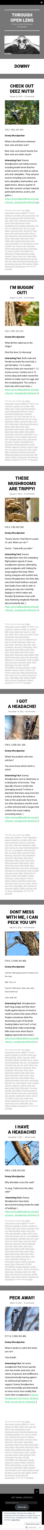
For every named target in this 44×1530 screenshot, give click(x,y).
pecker (7, 249)
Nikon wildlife (19, 432)
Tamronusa (9, 883)
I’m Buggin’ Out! (22, 290)
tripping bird (22, 450)
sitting (14, 1269)
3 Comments (29, 96)
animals (23, 629)
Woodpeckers (20, 266)
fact (6, 228)
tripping (14, 450)
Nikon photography (25, 236)
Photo (25, 249)
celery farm (9, 845)
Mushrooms (9, 422)
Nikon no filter (10, 427)
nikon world (19, 434)
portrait (17, 213)
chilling (11, 221)
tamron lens (15, 673)
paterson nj (16, 1085)
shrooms (23, 447)
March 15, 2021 (16, 1303)
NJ (20, 244)
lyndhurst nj (9, 1440)
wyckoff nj (15, 460)
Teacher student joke (12, 1101)
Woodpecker (9, 266)
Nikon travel (25, 238)
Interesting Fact (17, 228)
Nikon (21, 231)
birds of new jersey (16, 632)
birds (34, 840)
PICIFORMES (25, 251)
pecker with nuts (16, 249)
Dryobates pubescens (26, 226)
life (28, 228)
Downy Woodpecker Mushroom (16, 411)
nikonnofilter (14, 244)
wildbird (29, 264)
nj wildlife (8, 246)
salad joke (15, 447)
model (32, 228)
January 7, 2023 (15, 494)
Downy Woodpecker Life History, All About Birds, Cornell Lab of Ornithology (21, 1398)
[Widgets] (36, 1491)
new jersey (14, 231)
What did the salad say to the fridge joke (19, 455)
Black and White (10, 1057)
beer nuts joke (14, 218)
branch (23, 1231)
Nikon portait (14, 1254)
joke (25, 228)
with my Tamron (10, 680)
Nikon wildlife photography (20, 241)
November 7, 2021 (15, 1137)
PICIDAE (16, 251)
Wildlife (23, 213)
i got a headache (17, 850)
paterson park (26, 1085)
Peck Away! (22, 1297)
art (24, 210)
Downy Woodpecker (17, 223)
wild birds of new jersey (22, 1274)
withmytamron (33, 1277)
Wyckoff (8, 460)
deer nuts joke (32, 221)
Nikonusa (8, 660)
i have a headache (11, 1239)
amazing (8, 215)
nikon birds (27, 645)
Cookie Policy (15, 1520)
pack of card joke (11, 662)
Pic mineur (8, 251)
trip (9, 450)
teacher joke (28, 1098)
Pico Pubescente (21, 1460)
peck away (31, 246)
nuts (13, 246)
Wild (23, 264)
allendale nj (33, 837)
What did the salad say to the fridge (22, 452)
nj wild (36, 244)
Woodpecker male (21, 1475)
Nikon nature (14, 424)
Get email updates (22, 1497)
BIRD (21, 218)
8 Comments (29, 298)
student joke (20, 1096)
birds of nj (27, 632)
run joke (25, 1465)
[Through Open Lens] (22, 45)
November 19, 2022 (15, 712)
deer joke (22, 221)
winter (13, 1277)
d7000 (33, 1057)
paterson (8, 1085)
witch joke (29, 888)
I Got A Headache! (22, 704)
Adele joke (8, 1226)
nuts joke (19, 246)
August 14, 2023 (16, 298)
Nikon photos (20, 429)
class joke (26, 1057)
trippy (30, 450)
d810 (17, 221)
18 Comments (30, 1137)
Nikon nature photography (19, 233)
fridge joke (25, 416)
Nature (7, 231)
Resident (8, 256)
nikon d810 (28, 231)
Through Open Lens (22, 18)
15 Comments (29, 494)
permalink (8, 269)
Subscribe (22, 1507)
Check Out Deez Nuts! (22, 89)
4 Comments (29, 1303)
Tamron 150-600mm (19, 881)
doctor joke (23, 634)
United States (31, 256)
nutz (24, 246)
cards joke (31, 843)
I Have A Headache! (22, 1129)
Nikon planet (15, 238)
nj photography (27, 244)
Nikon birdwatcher (28, 855)
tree (24, 256)
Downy (7, 223)
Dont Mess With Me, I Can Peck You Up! (22, 917)
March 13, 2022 (16, 928)
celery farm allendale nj (22, 845)
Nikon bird (18, 645)
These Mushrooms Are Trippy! (22, 483)
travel (20, 256)
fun (9, 228)
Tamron (15, 256)
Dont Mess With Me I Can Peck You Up (19, 1060)
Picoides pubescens (21, 254)
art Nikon (18, 215)
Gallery (27, 210)
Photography (9, 213)
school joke (22, 1093)
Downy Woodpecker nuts (28, 1432)
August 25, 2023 (16, 96)
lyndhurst (30, 1437)
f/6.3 (36, 226)
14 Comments (29, 928)
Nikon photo (13, 236)
